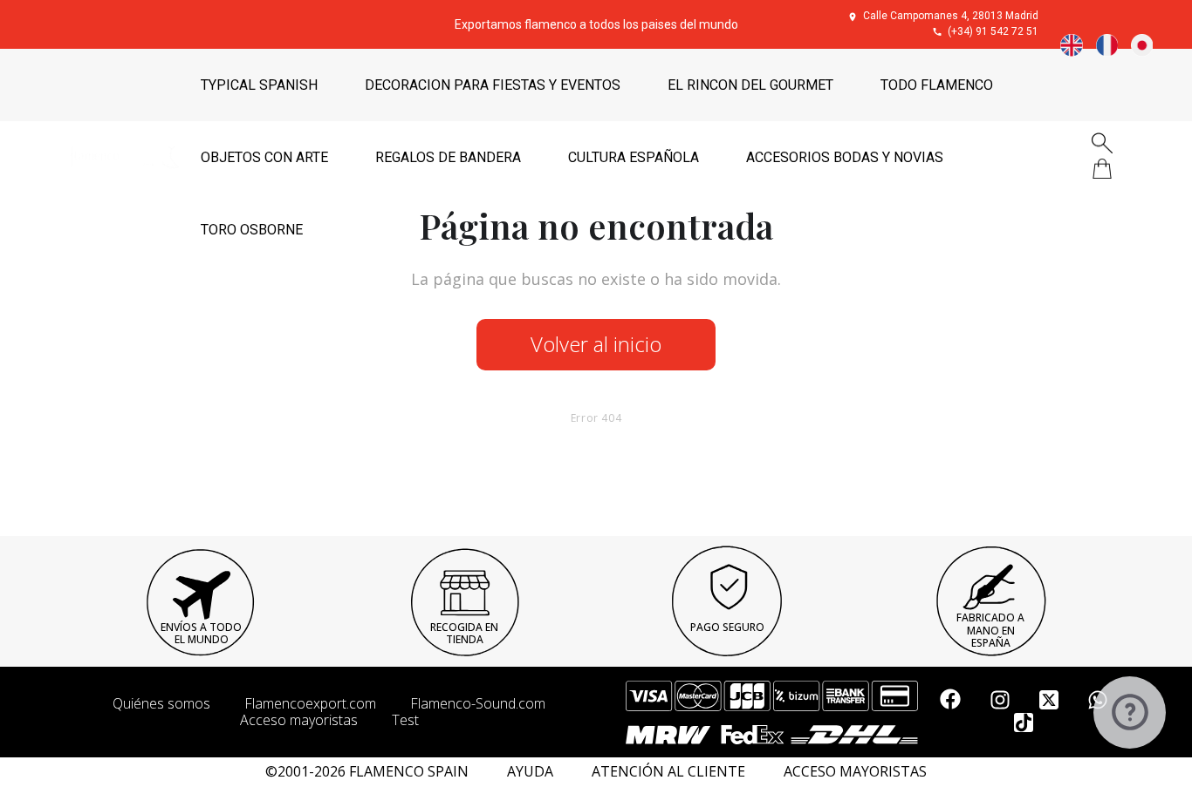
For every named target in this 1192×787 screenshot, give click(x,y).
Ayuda (530, 771)
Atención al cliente (668, 771)
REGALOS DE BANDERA (448, 157)
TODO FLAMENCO (936, 85)
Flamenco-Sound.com (477, 703)
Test (405, 720)
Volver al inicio (596, 343)
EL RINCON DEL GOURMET (750, 85)
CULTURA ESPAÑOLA (633, 157)
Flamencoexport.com (310, 703)
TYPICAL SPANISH (259, 85)
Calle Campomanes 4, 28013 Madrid (950, 16)
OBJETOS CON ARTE (264, 157)
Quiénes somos (161, 703)
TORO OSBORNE (252, 229)
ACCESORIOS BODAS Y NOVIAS (844, 157)
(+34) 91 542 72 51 (993, 31)
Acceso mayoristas (299, 720)
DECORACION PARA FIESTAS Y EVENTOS (492, 85)
